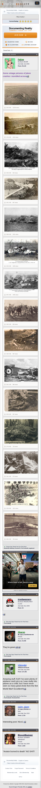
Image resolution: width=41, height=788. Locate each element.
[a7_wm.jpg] (21, 251)
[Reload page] (4, 11)
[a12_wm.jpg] (21, 370)
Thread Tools (7, 50)
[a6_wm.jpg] (21, 219)
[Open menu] (37, 3)
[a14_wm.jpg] (21, 431)
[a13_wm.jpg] (21, 400)
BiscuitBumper (25, 735)
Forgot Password (19, 768)
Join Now (18, 35)
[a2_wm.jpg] (21, 123)
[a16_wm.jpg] (21, 493)
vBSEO (30, 787)
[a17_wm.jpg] (21, 525)
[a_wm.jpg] (21, 94)
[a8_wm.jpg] (21, 281)
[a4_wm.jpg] (21, 156)
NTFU (20, 776)
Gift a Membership (24, 772)
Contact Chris (8, 768)
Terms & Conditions (31, 768)
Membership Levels (12, 772)
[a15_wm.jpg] (21, 462)
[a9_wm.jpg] (21, 310)
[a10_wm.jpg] (21, 340)
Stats (32, 772)
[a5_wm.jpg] (21, 189)
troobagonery (24, 599)
